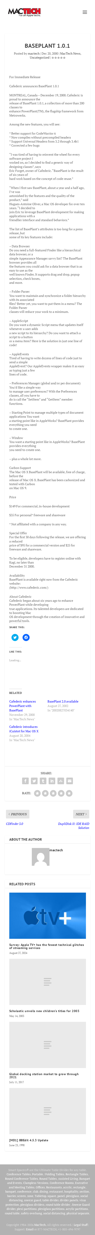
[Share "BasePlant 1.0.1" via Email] (69, 780)
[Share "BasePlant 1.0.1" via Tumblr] (43, 780)
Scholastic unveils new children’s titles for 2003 (44, 1011)
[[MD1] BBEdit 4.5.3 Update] (47, 1111)
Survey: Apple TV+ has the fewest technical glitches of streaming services (46, 946)
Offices (40, 1187)
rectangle (79, 1187)
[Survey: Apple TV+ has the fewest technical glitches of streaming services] (47, 916)
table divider (50, 1200)
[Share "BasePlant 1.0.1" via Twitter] (34, 780)
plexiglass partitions (51, 1209)
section (84, 1191)
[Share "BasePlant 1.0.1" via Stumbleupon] (60, 780)
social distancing (54, 1213)
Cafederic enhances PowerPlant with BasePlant (22, 705)
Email (30, 1229)
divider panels (69, 1200)
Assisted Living (68, 1179)
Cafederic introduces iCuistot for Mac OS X (23, 729)
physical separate (77, 1213)
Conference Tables (19, 1174)
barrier (11, 1196)
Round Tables (48, 1179)
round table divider (58, 1205)
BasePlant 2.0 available (63, 701)
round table (12, 1213)
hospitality (71, 1191)
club (35, 1191)
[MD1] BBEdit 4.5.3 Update (28, 1140)
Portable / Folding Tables (48, 1174)
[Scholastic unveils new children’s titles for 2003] (47, 982)
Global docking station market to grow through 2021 (44, 1075)
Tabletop (40, 1196)
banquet (10, 1191)
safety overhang (31, 1213)
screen (21, 1196)
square (52, 1196)
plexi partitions (27, 1209)
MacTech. (40, 1225)
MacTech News (70, 53)
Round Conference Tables (21, 1179)
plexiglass (72, 1196)
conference (24, 1191)
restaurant (56, 1191)
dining (44, 1191)
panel (61, 1196)
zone (30, 1196)
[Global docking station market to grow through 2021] (47, 1045)
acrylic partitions (77, 1209)
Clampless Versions (35, 1183)
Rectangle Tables (77, 1174)
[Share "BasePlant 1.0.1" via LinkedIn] (52, 780)
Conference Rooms (62, 1183)
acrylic (67, 1187)
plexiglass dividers (32, 1205)
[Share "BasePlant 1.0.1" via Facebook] (25, 780)
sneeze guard (32, 1200)
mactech (34, 53)
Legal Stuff (80, 1225)
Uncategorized (39, 57)
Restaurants (54, 1187)
